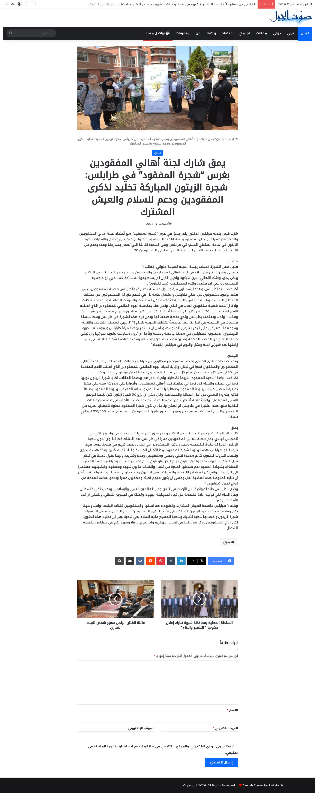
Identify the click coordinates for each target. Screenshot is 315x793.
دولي (277, 33)
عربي (291, 33)
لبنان (305, 33)
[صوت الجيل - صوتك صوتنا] (291, 17)
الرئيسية (230, 139)
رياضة (211, 33)
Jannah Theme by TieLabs (261, 785)
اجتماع (244, 33)
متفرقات (182, 33)
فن (198, 33)
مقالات (261, 33)
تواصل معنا (156, 33)
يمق (227, 542)
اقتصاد (227, 33)
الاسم (232, 710)
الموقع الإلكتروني (141, 728)
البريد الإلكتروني (225, 728)
